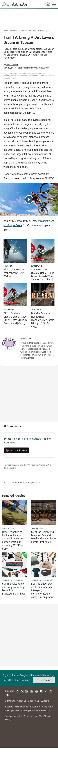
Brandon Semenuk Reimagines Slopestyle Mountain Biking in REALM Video (42, 320)
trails (33, 464)
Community (8, 266)
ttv (37, 464)
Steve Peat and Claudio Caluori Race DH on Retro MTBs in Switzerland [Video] (42, 274)
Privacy (8, 719)
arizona (15, 464)
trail (21, 464)
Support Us (33, 700)
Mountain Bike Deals (39, 710)
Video (47, 30)
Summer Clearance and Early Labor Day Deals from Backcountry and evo (13, 588)
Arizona (41, 30)
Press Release (8, 528)
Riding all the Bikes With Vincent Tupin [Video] (14, 273)
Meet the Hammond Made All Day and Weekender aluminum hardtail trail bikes (43, 536)
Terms (47, 716)
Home (6, 30)
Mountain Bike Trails (17, 30)
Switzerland (36, 266)
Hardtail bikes (37, 528)
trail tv (26, 464)
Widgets (45, 700)
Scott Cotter (12, 64)
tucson (42, 464)
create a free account (30, 438)
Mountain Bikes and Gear (13, 580)
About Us (21, 700)
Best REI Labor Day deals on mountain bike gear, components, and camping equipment (42, 590)
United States (31, 30)
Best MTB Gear (20, 710)
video (48, 464)
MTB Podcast (21, 706)
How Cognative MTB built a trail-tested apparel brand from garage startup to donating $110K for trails (13, 540)
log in (14, 438)
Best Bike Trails (38, 706)
